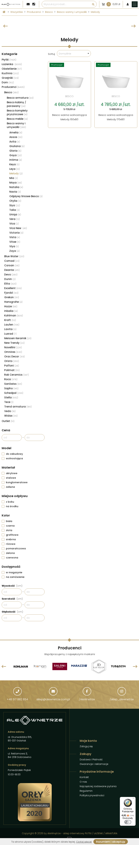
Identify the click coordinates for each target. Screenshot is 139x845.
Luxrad (10, 333)
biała (9, 521)
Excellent (13, 288)
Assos (15, 137)
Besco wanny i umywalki (72, 12)
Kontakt (84, 777)
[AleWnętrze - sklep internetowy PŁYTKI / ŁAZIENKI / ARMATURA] (11, 4)
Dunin (10, 279)
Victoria (16, 232)
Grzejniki (10, 78)
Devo (10, 274)
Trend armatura (18, 406)
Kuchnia (10, 73)
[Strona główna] (4, 12)
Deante (12, 270)
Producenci (34, 12)
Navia (15, 191)
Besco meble (17, 119)
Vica (14, 223)
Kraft (10, 320)
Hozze (10, 306)
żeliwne (10, 487)
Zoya (14, 251)
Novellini (13, 347)
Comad (11, 261)
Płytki (9, 59)
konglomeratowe (16, 482)
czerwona (12, 557)
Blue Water (14, 256)
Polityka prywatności (92, 795)
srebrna (11, 539)
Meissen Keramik (17, 338)
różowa (10, 544)
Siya (14, 205)
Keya (14, 164)
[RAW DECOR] (79, 660)
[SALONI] (40, 660)
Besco (49, 12)
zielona (10, 553)
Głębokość (12, 611)
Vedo (10, 411)
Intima (15, 160)
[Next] (133, 26)
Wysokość (12, 585)
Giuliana (17, 146)
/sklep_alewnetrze (122, 699)
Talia (14, 210)
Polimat (12, 370)
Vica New (18, 228)
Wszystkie (16, 12)
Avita (14, 141)
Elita (10, 283)
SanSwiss (13, 384)
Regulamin (86, 791)
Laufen (11, 324)
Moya (15, 182)
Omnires (13, 352)
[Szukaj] (93, 4)
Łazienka (12, 64)
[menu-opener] (135, 4)
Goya (15, 155)
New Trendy (14, 343)
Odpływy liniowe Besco (26, 196)
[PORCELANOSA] (118, 660)
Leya (14, 169)
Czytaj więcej (84, 841)
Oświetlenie (12, 69)
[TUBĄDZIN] (99, 660)
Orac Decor (14, 356)
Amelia (15, 132)
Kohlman (13, 315)
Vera (14, 219)
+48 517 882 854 (17, 699)
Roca (10, 379)
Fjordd (11, 292)
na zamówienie (15, 577)
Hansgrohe (13, 302)
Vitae (14, 242)
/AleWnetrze (87, 699)
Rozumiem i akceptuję (110, 841)
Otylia (15, 201)
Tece (8, 402)
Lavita (10, 329)
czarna (10, 525)
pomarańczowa (16, 548)
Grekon (11, 297)
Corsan (11, 265)
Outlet (8, 421)
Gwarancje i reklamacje (94, 764)
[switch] (127, 822)
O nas (83, 781)
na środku (12, 506)
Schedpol (13, 393)
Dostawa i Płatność (91, 759)
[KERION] (21, 660)
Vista (14, 237)
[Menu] (134, 799)
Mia (13, 178)
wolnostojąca (14, 458)
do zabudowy (14, 454)
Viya (14, 246)
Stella (11, 397)
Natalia (16, 187)
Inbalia (11, 311)
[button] (74, 53)
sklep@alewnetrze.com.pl (53, 699)
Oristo (11, 361)
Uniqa (15, 214)
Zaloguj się (86, 746)
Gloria (15, 150)
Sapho (11, 388)
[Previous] (5, 26)
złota (9, 530)
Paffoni (11, 365)
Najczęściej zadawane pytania (98, 786)
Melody (95, 12)
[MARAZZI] (60, 666)
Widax (11, 415)
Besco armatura (20, 98)
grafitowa (12, 535)
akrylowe (11, 473)
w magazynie (14, 572)
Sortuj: (51, 54)
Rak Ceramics (16, 374)
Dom (8, 82)
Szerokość (12, 598)
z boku (10, 501)
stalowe (11, 478)
